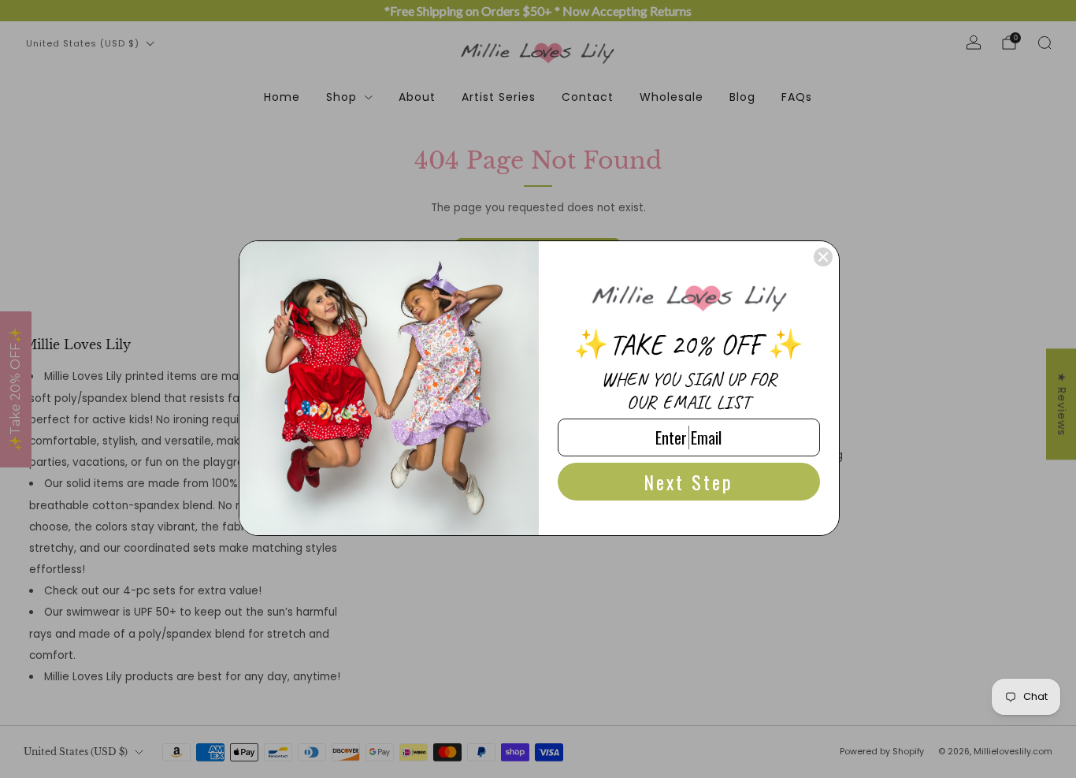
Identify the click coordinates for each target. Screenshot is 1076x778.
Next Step (688, 481)
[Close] (823, 257)
